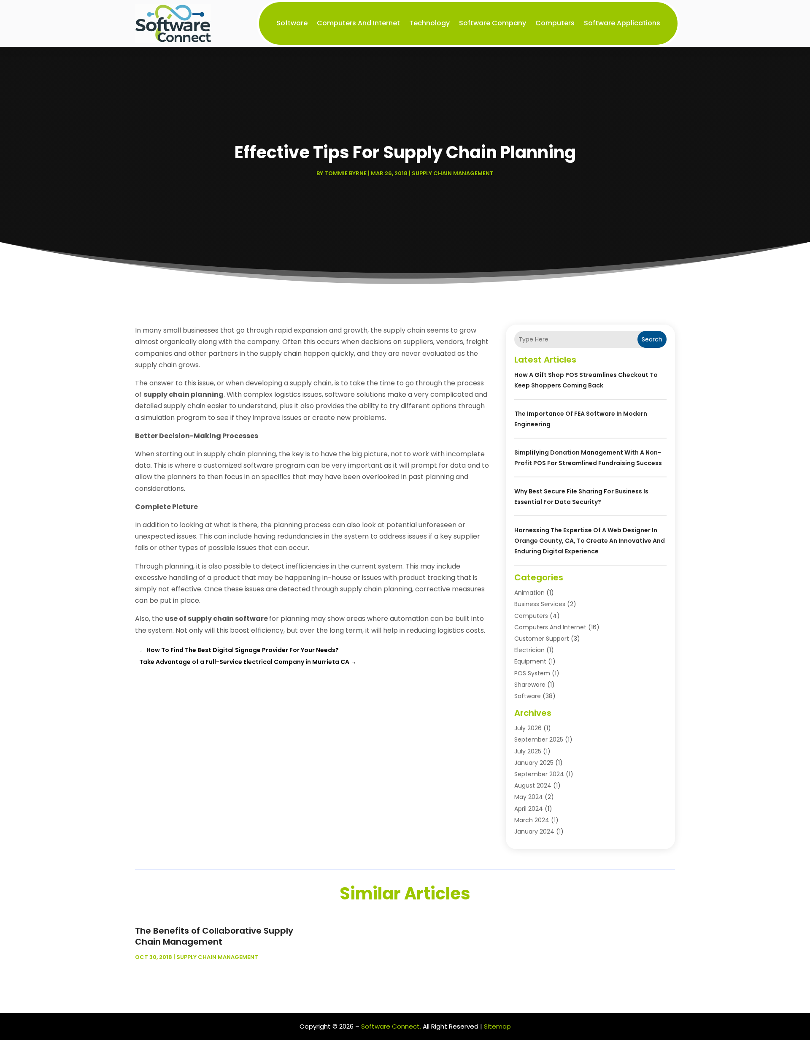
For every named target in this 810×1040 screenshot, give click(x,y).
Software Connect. (391, 1026)
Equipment (530, 661)
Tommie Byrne (345, 173)
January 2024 (534, 831)
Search (652, 339)
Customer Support (541, 638)
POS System (532, 673)
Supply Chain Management (453, 173)
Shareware (529, 684)
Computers (555, 23)
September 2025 (538, 739)
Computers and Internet (358, 23)
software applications (622, 23)
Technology (429, 23)
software (292, 23)
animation (529, 592)
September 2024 (539, 774)
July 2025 (527, 751)
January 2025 (534, 762)
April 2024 (528, 808)
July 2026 (528, 728)
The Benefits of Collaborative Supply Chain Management (214, 936)
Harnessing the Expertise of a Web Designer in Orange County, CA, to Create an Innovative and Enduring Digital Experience (589, 540)
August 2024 (532, 785)
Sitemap (497, 1026)
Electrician (529, 650)
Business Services (539, 604)
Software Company (492, 23)
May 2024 (528, 797)
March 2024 (531, 820)
